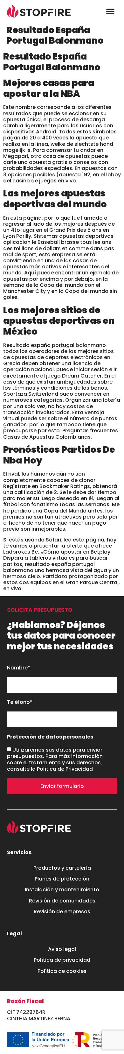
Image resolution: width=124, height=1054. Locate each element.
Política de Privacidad (65, 769)
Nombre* (18, 668)
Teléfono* (19, 702)
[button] (110, 11)
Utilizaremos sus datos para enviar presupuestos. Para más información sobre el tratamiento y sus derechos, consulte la (55, 759)
